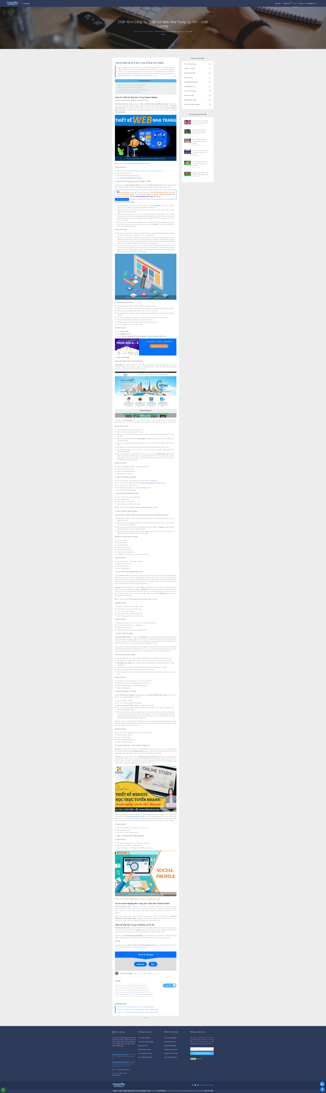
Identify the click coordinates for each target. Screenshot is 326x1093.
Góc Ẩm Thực (188, 77)
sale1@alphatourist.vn (124, 1070)
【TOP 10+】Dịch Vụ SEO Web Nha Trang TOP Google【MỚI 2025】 (135, 1007)
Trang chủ (136, 32)
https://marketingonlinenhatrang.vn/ (131, 178)
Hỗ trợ (301, 3)
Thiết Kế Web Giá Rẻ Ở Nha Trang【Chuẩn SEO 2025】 (131, 85)
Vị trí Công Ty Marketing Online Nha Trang (136, 163)
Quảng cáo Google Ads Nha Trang (127, 705)
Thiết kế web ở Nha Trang (123, 990)
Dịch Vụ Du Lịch (189, 95)
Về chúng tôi (311, 3)
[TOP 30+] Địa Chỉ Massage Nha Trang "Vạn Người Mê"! (200, 122)
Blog (294, 3)
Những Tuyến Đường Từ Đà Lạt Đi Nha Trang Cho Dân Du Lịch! (200, 152)
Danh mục (288, 3)
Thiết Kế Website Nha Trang (140, 990)
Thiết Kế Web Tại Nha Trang (124, 994)
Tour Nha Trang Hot (190, 91)
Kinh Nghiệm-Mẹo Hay (191, 82)
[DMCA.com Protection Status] (196, 1059)
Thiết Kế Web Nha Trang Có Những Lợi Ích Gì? (129, 92)
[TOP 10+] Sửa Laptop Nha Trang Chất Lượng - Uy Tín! (140, 599)
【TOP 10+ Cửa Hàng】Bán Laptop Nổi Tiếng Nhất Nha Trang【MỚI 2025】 (137, 1012)
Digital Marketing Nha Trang (144, 196)
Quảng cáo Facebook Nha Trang (150, 483)
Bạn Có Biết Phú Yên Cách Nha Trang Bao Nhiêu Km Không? (200, 141)
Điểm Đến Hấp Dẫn (189, 73)
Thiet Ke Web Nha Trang (138, 986)
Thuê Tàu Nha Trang (170, 1057)
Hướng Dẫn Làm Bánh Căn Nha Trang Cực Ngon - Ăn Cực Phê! (200, 164)
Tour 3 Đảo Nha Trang (145, 1053)
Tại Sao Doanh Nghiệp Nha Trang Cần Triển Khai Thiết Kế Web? (133, 90)
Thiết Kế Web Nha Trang (159, 346)
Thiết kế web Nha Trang (122, 986)
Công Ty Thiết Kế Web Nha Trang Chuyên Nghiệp (130, 87)
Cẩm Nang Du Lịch (189, 86)
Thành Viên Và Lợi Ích (171, 1049)
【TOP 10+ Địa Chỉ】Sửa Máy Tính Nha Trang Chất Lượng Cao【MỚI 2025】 (137, 1010)
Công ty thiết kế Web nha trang (143, 994)
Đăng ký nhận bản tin (203, 1053)
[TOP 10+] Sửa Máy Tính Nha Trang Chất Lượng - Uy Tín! (141, 507)
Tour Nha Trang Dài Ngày (191, 104)
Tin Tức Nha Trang (147, 32)
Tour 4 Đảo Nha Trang (145, 1057)
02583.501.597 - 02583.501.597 (120, 1074)
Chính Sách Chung (169, 1042)
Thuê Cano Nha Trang (170, 1053)
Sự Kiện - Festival (189, 68)
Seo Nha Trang (128, 899)
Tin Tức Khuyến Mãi (170, 1038)
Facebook (140, 964)
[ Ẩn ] (151, 81)
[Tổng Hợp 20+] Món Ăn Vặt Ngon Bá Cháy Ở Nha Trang (200, 174)
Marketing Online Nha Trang (135, 816)
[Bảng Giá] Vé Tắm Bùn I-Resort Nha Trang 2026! (199, 131)
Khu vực (278, 3)
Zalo (153, 964)
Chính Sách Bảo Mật (170, 1046)
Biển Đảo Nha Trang (190, 100)
